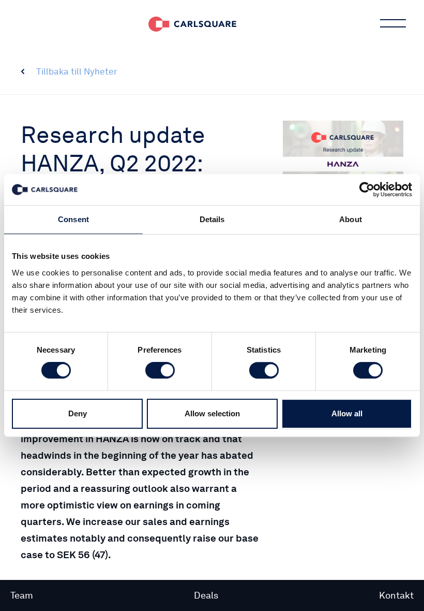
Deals (206, 595)
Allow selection (212, 413)
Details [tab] (212, 219)
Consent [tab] (73, 219)
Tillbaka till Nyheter (76, 71)
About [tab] (350, 219)
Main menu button (393, 23)
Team (21, 595)
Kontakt (396, 595)
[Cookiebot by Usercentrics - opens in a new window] (367, 189)
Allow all (346, 413)
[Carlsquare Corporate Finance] (192, 23)
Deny (77, 413)
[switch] (160, 370)
